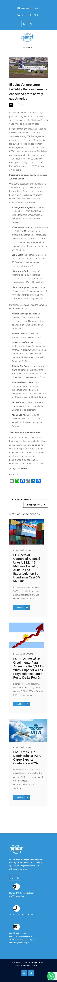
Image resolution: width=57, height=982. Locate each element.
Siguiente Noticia (34, 505)
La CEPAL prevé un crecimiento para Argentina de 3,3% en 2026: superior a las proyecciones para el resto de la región (28, 668)
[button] (51, 976)
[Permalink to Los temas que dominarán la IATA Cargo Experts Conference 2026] (28, 741)
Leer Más (19, 608)
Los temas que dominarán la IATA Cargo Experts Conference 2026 (27, 757)
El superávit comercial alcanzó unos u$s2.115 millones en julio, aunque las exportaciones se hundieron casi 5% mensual (26, 568)
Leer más (15, 878)
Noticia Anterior (23, 499)
